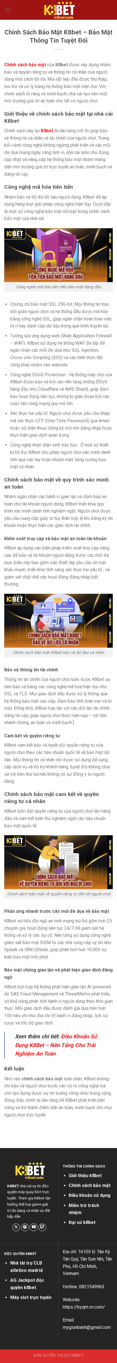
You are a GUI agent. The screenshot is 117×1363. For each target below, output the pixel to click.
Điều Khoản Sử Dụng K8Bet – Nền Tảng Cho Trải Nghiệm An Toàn (56, 1045)
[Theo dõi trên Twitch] (42, 1227)
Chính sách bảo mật (89, 1185)
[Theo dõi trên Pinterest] (25, 1227)
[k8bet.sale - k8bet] (58, 10)
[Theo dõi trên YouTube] (33, 1227)
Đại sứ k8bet (82, 1222)
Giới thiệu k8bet (85, 1175)
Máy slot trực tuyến (30, 1297)
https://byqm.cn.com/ (84, 1307)
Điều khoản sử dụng (89, 1195)
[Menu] (7, 10)
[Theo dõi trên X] (16, 1227)
